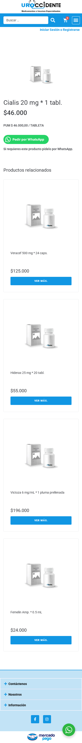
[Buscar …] (25, 20)
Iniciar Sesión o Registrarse (60, 30)
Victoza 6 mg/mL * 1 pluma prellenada (37, 492)
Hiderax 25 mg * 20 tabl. (27, 373)
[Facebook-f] (35, 719)
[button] (76, 20)
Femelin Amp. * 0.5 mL (26, 612)
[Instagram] (47, 719)
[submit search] (52, 20)
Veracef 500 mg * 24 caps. (29, 253)
